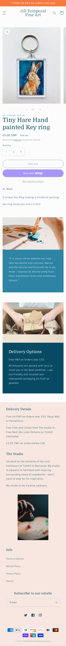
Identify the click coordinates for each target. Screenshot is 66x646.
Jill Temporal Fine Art (28, 641)
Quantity (7, 145)
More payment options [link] (33, 181)
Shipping (17, 140)
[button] (4, 13)
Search (10, 581)
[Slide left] (26, 109)
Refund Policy (13, 566)
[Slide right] (40, 109)
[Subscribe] (56, 602)
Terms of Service (15, 558)
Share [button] (9, 189)
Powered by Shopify (44, 641)
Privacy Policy (13, 573)
